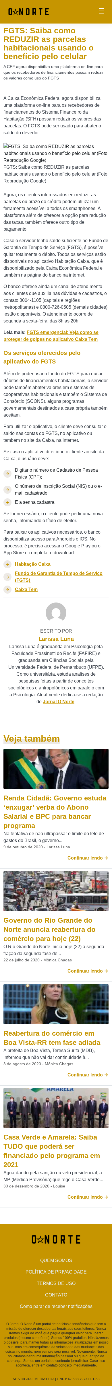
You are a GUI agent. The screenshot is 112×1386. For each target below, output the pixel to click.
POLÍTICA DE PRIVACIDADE (56, 1272)
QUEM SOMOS (56, 1260)
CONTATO (56, 1294)
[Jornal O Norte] (28, 11)
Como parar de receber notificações (56, 1306)
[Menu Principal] (101, 12)
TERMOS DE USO (56, 1283)
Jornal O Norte (58, 701)
